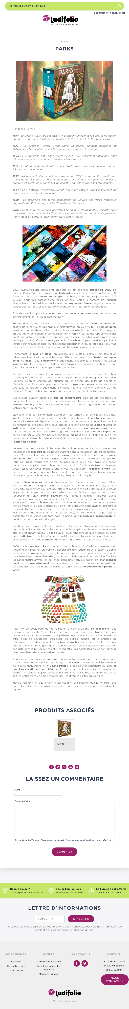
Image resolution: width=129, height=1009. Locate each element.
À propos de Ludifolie (48, 962)
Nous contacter (114, 980)
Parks (60, 744)
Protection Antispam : (63, 840)
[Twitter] (58, 767)
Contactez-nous (16, 966)
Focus (64, 41)
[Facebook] (51, 767)
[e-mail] (77, 767)
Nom (17, 790)
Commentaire (22, 801)
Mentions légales (48, 974)
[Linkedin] (71, 767)
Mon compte (16, 970)
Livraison (16, 962)
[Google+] (64, 767)
